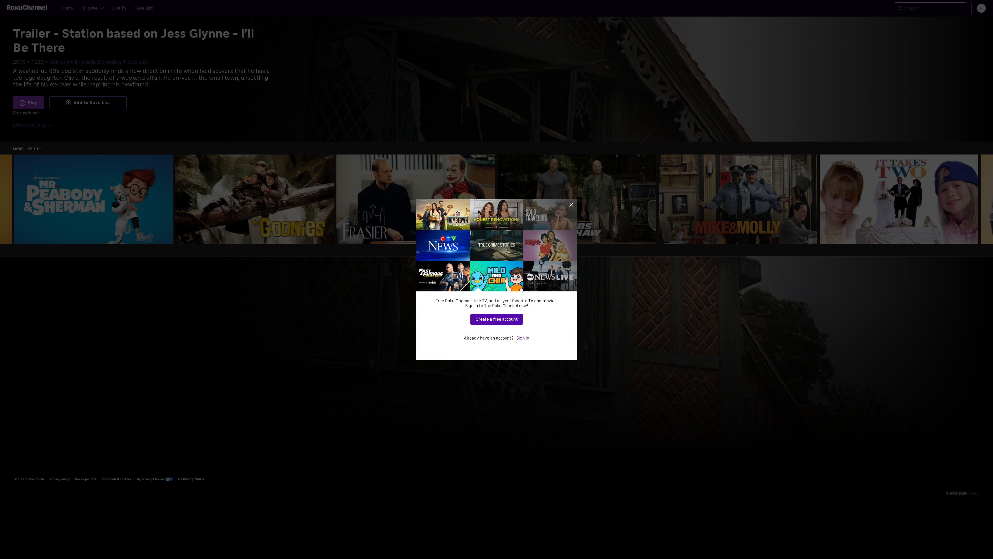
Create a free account (497, 319)
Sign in (522, 338)
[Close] (571, 205)
